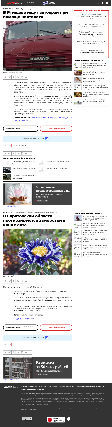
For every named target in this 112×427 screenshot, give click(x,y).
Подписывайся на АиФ (24, 319)
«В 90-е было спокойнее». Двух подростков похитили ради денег (94, 100)
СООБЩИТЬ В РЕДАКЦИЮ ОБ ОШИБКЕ (32, 389)
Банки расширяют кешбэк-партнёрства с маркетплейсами (91, 51)
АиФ (15, 276)
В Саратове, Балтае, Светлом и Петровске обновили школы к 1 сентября (91, 34)
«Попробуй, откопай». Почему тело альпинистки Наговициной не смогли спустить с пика (95, 218)
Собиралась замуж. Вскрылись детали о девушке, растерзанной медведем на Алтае (94, 225)
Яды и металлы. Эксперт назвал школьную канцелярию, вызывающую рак (94, 79)
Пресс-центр (53, 386)
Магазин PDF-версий (67, 386)
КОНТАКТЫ (42, 386)
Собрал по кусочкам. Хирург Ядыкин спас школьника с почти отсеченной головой (96, 239)
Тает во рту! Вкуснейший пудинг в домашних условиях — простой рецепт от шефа (95, 72)
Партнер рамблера (39, 418)
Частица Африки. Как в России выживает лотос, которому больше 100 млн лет (95, 254)
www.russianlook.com (14, 72)
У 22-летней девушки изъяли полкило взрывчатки (57, 169)
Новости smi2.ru (10, 206)
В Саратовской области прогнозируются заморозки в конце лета (91, 16)
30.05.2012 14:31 (8, 9)
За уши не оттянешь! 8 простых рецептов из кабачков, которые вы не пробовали (96, 94)
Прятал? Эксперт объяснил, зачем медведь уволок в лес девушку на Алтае (95, 247)
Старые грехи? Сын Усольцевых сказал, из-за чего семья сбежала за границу (95, 87)
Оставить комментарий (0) (56, 128)
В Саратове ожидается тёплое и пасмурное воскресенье (91, 25)
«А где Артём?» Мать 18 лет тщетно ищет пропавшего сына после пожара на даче (95, 232)
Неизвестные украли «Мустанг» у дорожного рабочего (23, 162)
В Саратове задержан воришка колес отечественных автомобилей (23, 177)
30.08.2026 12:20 (8, 212)
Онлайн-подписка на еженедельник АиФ (90, 386)
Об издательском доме (29, 386)
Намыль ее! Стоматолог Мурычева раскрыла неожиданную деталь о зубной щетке (95, 65)
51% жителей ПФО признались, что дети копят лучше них (91, 43)
